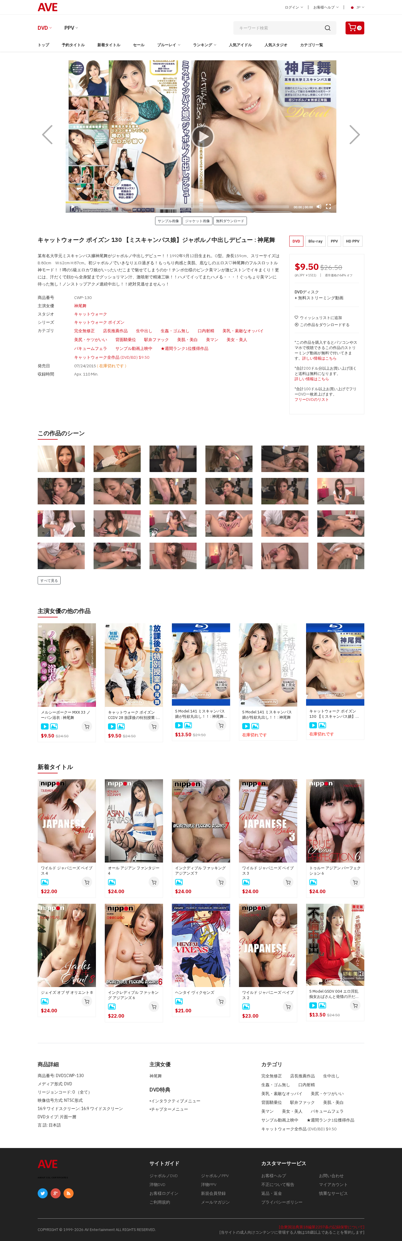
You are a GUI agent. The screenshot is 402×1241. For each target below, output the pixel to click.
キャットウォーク (90, 314)
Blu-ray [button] (315, 241)
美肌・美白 (187, 339)
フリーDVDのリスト (312, 399)
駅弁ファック (156, 339)
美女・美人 (237, 339)
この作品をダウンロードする (325, 324)
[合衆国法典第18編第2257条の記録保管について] (321, 1227)
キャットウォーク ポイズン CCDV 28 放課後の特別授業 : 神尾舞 (132, 715)
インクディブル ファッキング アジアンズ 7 (200, 870)
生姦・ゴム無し (175, 330)
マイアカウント (333, 1184)
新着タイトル (108, 44)
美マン (212, 339)
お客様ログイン (163, 1193)
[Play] (201, 136)
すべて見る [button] (49, 580)
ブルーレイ (166, 44)
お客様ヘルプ (324, 7)
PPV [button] (334, 241)
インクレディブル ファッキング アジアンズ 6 (133, 995)
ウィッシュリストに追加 (321, 317)
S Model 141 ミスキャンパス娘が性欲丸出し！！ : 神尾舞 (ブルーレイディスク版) (200, 714)
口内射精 (206, 330)
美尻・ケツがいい (90, 339)
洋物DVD (157, 1184)
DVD (43, 27)
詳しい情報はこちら (319, 358)
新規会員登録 (213, 1193)
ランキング (202, 44)
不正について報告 (277, 1184)
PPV (69, 27)
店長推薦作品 (115, 330)
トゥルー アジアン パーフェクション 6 (335, 870)
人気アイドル (240, 44)
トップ (43, 44)
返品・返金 (271, 1193)
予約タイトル (73, 44)
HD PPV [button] (352, 241)
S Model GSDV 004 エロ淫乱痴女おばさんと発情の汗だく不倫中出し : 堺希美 (334, 994)
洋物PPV (208, 1184)
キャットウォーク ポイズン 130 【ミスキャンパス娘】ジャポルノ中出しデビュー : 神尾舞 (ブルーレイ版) (334, 714)
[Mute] (319, 206)
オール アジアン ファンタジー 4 (134, 870)
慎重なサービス (333, 1193)
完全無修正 (84, 330)
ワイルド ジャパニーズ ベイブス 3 (268, 870)
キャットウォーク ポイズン (99, 322)
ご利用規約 (159, 1202)
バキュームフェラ (90, 348)
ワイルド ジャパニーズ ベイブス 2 (268, 995)
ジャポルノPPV (215, 1175)
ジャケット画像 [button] (197, 220)
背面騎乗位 (125, 339)
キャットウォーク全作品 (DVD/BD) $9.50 (111, 357)
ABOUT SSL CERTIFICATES (53, 1178)
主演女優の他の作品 (64, 611)
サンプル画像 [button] (168, 220)
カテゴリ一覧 (311, 44)
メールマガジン (215, 1202)
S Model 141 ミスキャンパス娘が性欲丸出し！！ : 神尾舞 (267, 715)
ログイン (292, 7)
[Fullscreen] (328, 206)
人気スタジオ (276, 44)
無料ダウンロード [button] (230, 220)
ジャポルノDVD (163, 1175)
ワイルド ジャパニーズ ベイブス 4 (66, 870)
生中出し (144, 330)
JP (358, 7)
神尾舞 (80, 305)
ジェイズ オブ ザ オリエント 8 (67, 992)
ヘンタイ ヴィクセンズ (194, 992)
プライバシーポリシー (282, 1202)
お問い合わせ (331, 1175)
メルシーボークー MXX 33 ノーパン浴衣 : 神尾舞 (65, 715)
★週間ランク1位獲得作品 (184, 348)
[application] (201, 136)
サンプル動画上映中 (133, 348)
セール (138, 44)
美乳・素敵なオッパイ (243, 330)
